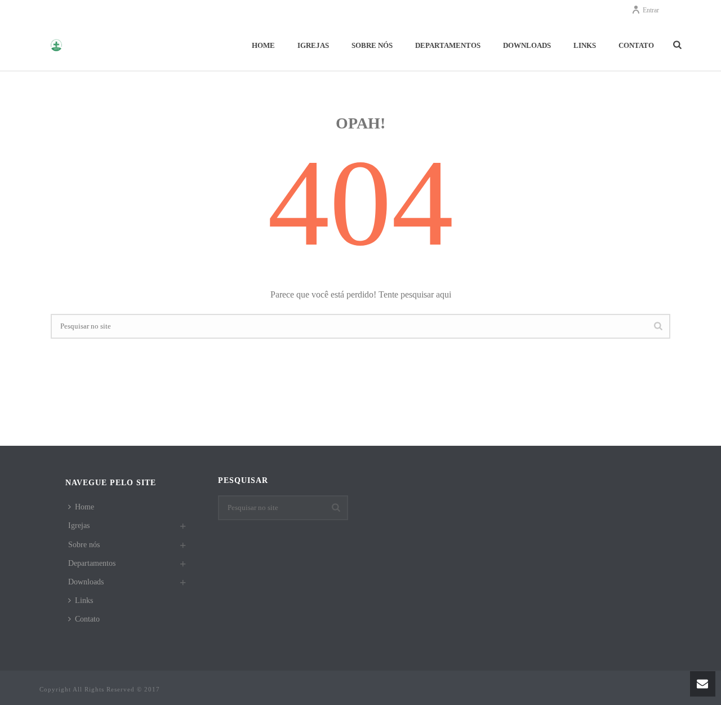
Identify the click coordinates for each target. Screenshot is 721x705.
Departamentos (447, 45)
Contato (636, 45)
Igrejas (313, 45)
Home (263, 45)
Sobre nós (372, 45)
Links (584, 45)
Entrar (651, 10)
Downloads (527, 45)
